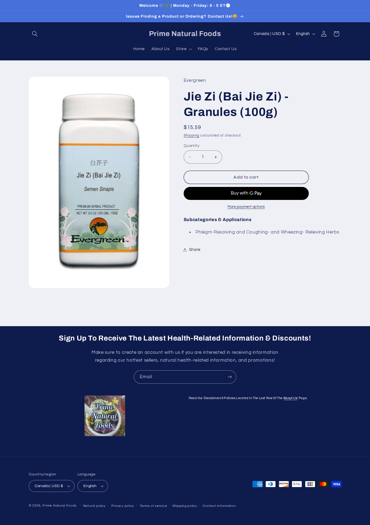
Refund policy (94, 505)
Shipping (191, 136)
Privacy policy (122, 505)
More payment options (246, 207)
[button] (35, 34)
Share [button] (194, 250)
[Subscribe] (229, 377)
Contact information (219, 505)
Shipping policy (185, 505)
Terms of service (153, 505)
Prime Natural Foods (59, 505)
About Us (290, 398)
